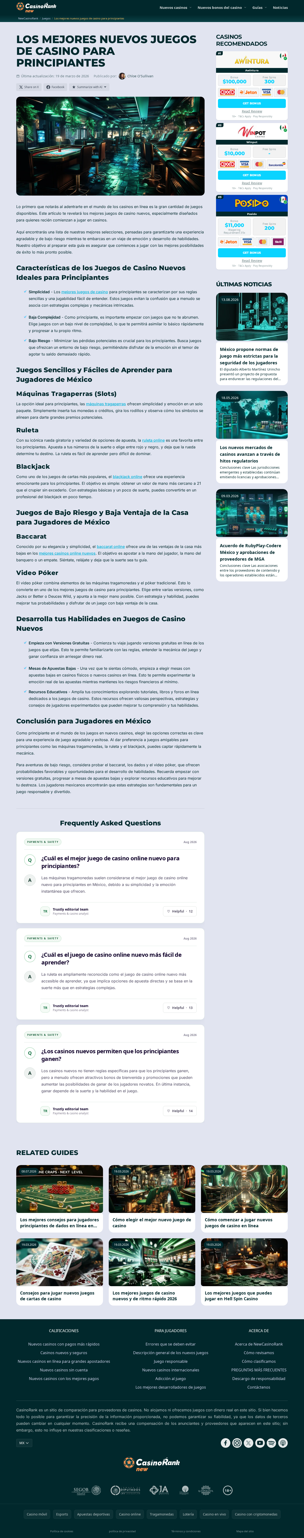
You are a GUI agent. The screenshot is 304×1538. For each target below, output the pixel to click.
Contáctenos (258, 1387)
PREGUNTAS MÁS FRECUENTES (259, 1370)
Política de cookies (61, 1531)
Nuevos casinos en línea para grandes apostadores (64, 1361)
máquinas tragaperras (106, 403)
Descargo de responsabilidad (258, 1378)
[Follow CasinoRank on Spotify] (271, 1443)
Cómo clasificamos (259, 1361)
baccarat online (111, 546)
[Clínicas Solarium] (184, 1490)
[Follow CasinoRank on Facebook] (225, 1443)
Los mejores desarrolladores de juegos (171, 1387)
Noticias (280, 7)
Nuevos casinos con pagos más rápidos (64, 1344)
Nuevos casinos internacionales (170, 1370)
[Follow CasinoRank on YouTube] (260, 1443)
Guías (257, 7)
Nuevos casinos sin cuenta (64, 1370)
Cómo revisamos (259, 1352)
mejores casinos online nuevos (67, 553)
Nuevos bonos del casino (220, 7)
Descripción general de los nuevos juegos (170, 1352)
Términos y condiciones (186, 1531)
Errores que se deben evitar (171, 1344)
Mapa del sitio (245, 1531)
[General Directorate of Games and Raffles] (86, 1490)
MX (21, 1443)
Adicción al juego (170, 1378)
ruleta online (153, 440)
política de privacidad (122, 1531)
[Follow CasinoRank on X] (248, 1443)
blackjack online (127, 476)
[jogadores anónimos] (160, 1490)
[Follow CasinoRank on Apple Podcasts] (283, 1443)
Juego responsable (171, 1361)
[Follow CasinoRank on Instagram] (237, 1443)
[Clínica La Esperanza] (205, 1490)
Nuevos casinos (173, 7)
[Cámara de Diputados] (125, 1490)
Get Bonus (252, 103)
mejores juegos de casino (84, 291)
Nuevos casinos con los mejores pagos (64, 1378)
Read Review (252, 111)
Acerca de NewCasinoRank (259, 1344)
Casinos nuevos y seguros (63, 1352)
